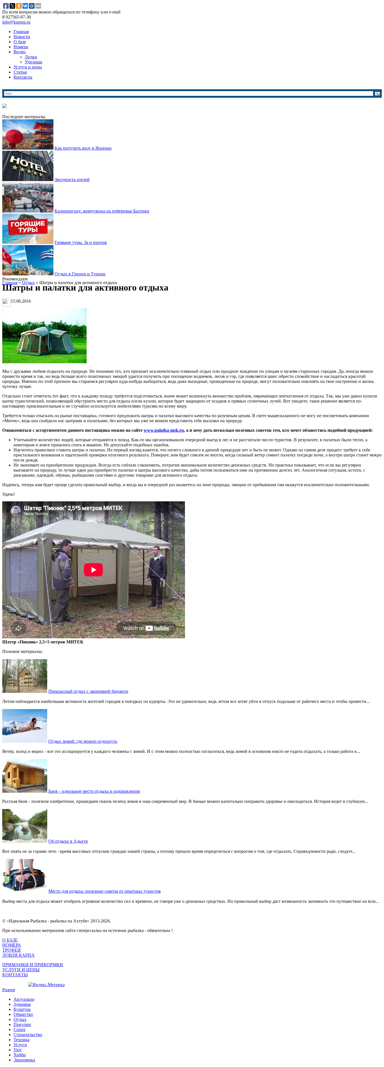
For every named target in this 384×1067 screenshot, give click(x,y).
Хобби (19, 1054)
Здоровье (22, 1004)
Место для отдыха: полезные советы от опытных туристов (104, 891)
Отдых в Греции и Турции (80, 273)
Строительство (27, 1034)
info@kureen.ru (16, 22)
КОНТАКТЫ (15, 974)
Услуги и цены (27, 67)
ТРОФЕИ (11, 950)
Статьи (20, 72)
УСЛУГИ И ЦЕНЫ (21, 969)
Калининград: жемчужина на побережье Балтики (102, 211)
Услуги (20, 1044)
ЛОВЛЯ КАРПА (18, 955)
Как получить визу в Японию (83, 148)
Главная (21, 31)
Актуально (23, 999)
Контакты (22, 77)
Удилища (33, 62)
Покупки (22, 1024)
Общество (23, 1014)
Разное (8, 989)
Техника (21, 1039)
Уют (17, 1049)
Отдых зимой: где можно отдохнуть (82, 741)
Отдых (19, 1019)
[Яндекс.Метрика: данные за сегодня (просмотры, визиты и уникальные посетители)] (46, 984)
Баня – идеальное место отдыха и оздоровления (94, 791)
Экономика (24, 1059)
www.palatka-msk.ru (164, 430)
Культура (22, 1009)
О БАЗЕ (10, 940)
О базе (19, 41)
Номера (20, 46)
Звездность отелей (72, 179)
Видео (19, 51)
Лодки (31, 56)
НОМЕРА (11, 945)
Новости (21, 36)
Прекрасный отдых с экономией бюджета (88, 691)
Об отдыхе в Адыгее (68, 841)
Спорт (19, 1029)
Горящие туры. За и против (81, 242)
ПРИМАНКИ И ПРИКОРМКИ (32, 964)
